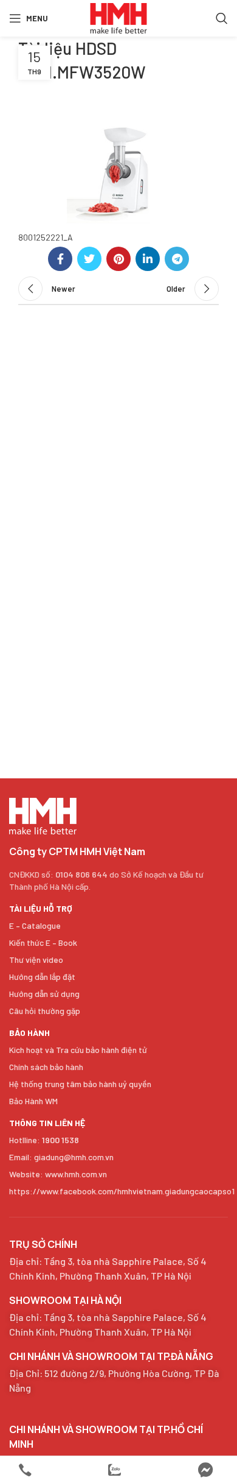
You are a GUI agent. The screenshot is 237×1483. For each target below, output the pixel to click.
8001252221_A (45, 237)
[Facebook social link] (60, 259)
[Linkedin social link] (148, 259)
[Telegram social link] (177, 259)
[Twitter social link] (89, 259)
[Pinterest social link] (118, 259)
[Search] (222, 18)
